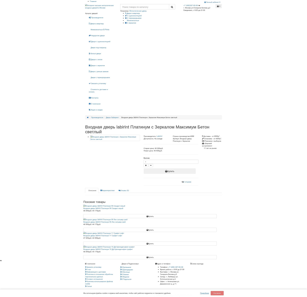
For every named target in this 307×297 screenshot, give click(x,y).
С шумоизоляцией (134, 15)
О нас (88, 269)
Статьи (89, 286)
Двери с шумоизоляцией (100, 41)
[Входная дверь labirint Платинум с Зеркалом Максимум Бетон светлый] (115, 138)
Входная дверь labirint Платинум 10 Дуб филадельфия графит (108, 249)
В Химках (125, 274)
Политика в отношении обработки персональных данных (99, 275)
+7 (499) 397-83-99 (175, 267)
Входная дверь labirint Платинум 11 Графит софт (102, 235)
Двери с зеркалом (97, 65)
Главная (93, 1)
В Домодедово (127, 269)
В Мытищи (125, 272)
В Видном (125, 276)
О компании (95, 103)
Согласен (217, 293)
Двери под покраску (98, 47)
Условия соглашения (94, 279)
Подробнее (204, 293)
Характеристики (108, 190)
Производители (97, 17)
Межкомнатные (132, 20)
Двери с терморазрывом (100, 77)
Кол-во (147, 158)
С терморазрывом (134, 18)
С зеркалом (131, 23)
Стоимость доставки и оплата (98, 90)
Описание (92, 190)
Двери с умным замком (99, 71)
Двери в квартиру (133, 13)
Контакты (94, 97)
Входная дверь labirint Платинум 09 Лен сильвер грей (104, 222)
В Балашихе (126, 267)
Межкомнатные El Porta (99, 29)
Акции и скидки (96, 109)
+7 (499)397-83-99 (190, 5)
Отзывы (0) (124, 190)
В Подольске (126, 279)
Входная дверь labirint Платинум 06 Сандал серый (103, 208)
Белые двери (95, 53)
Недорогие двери (98, 35)
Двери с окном (96, 59)
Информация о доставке (96, 272)
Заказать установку (98, 83)
